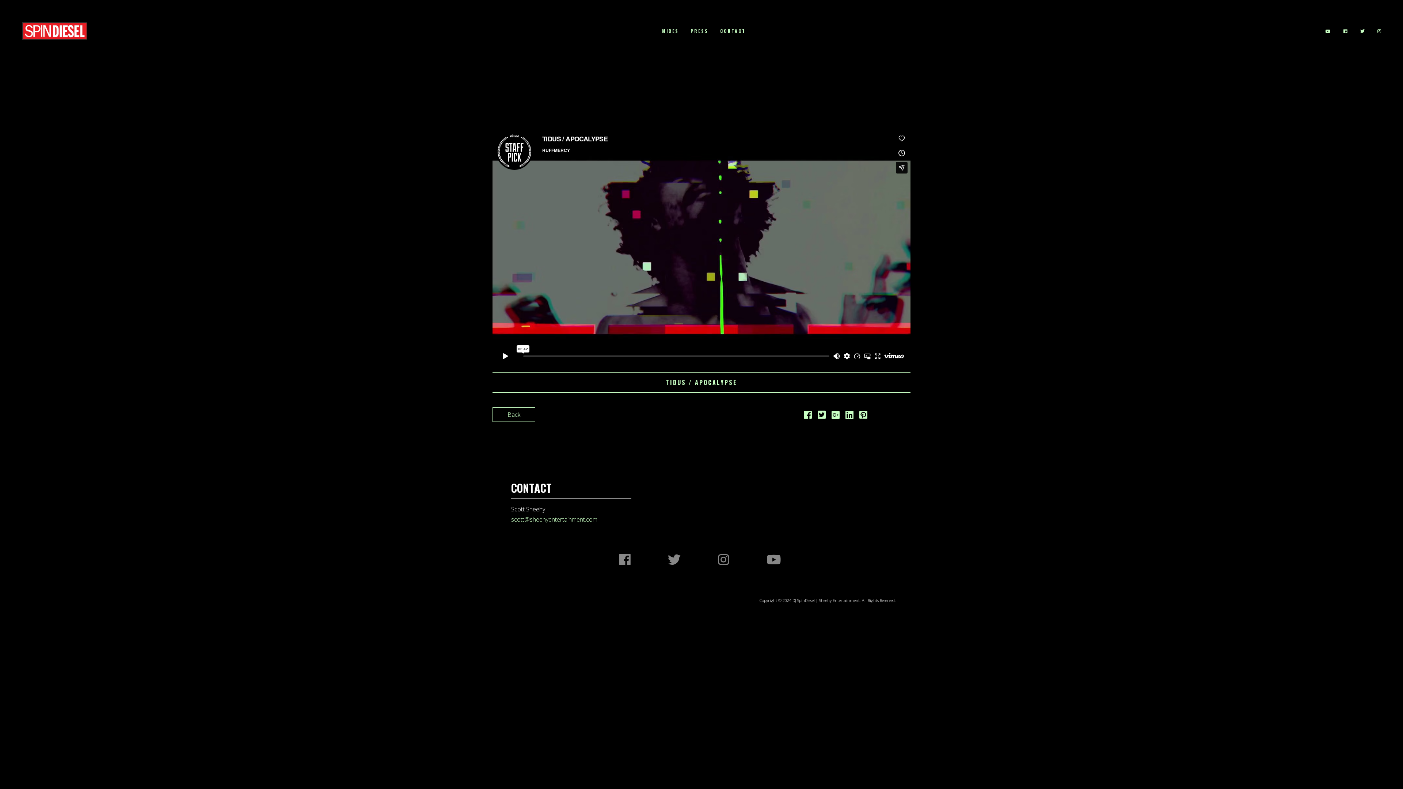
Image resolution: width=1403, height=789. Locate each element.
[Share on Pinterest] (863, 416)
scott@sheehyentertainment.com (554, 519)
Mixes (670, 31)
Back (513, 415)
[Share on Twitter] (822, 416)
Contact (733, 31)
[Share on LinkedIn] (849, 416)
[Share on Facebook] (808, 416)
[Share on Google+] (836, 416)
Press (699, 31)
